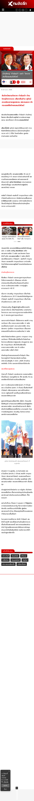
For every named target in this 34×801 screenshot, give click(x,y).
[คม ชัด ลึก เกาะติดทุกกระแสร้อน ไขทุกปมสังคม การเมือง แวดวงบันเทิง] (17, 4)
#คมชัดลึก (15, 556)
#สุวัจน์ (25, 560)
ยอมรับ (5, 785)
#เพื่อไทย (5, 560)
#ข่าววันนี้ (5, 556)
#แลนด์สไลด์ (16, 560)
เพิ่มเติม (6, 782)
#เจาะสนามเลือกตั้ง (8, 564)
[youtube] (23, 10)
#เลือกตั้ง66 (21, 564)
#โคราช (23, 556)
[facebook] (16, 10)
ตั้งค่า (5, 789)
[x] (19, 10)
